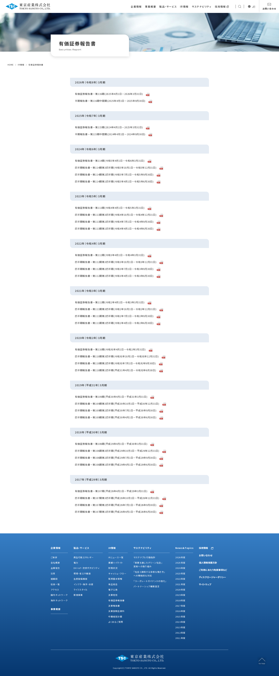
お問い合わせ (205, 555)
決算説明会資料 (116, 611)
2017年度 (180, 605)
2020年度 (180, 589)
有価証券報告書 (116, 600)
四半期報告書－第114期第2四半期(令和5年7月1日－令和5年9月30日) (114, 174)
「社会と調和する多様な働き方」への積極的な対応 (149, 573)
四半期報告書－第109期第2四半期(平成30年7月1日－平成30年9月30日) (115, 410)
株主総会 (113, 584)
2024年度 (180, 568)
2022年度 (180, 578)
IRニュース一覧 (116, 557)
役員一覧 (55, 584)
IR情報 (184, 6)
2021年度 (180, 584)
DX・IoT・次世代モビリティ (87, 568)
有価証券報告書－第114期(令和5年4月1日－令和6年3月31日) (110, 160)
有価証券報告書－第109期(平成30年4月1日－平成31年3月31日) (111, 396)
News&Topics (184, 548)
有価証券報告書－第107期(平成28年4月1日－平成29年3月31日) (111, 491)
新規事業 (78, 594)
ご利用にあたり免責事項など (213, 569)
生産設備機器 (81, 578)
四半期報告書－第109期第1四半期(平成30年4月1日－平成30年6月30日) (115, 417)
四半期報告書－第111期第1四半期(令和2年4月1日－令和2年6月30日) (114, 323)
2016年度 (180, 611)
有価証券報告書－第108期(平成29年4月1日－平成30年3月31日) (111, 444)
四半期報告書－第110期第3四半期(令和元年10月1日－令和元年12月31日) (117, 356)
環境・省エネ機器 (82, 573)
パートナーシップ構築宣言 (147, 586)
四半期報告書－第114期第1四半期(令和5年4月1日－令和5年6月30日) (114, 181)
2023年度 (180, 573)
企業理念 (55, 568)
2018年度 (180, 600)
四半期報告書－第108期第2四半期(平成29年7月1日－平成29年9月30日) (115, 457)
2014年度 (180, 621)
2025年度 (180, 562)
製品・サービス (168, 6)
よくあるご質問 (115, 621)
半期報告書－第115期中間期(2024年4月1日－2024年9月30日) (110, 134)
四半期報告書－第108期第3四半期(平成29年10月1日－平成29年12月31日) (117, 450)
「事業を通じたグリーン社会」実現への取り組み (148, 564)
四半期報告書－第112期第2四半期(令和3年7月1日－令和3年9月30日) (114, 269)
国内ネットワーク (59, 594)
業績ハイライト (115, 562)
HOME (11, 64)
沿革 (53, 573)
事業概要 (150, 6)
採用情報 (220, 6)
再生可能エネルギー (84, 557)
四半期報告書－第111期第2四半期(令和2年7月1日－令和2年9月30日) (114, 316)
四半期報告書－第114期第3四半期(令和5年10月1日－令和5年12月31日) (115, 167)
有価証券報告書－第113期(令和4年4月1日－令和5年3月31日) (110, 208)
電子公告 (113, 589)
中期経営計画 (115, 616)
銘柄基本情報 (115, 578)
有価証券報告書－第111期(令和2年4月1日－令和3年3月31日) (110, 302)
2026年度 (180, 557)
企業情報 (136, 6)
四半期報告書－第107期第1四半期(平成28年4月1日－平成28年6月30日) (115, 511)
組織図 (54, 578)
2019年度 (180, 594)
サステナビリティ (202, 6)
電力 (76, 562)
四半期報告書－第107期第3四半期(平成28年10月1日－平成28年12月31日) (117, 498)
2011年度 (180, 638)
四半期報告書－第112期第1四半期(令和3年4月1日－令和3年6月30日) (114, 276)
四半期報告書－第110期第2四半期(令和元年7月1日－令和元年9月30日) (115, 363)
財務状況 (113, 568)
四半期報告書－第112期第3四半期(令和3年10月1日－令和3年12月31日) (115, 262)
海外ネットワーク (59, 600)
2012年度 (180, 632)
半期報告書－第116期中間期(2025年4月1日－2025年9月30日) (110, 101)
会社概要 (55, 562)
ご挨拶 (54, 557)
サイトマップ (205, 584)
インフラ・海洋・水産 (83, 584)
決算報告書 (114, 605)
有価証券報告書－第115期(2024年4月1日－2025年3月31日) (109, 127)
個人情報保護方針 (208, 562)
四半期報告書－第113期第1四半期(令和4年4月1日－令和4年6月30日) (114, 228)
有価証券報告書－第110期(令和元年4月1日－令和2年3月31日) (110, 349)
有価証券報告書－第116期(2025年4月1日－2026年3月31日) (109, 94)
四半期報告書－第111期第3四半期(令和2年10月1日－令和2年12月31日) (115, 309)
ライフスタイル (81, 589)
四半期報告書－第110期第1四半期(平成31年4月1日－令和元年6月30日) (115, 370)
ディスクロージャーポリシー (212, 577)
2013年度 (180, 627)
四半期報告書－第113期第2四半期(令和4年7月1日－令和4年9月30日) (114, 221)
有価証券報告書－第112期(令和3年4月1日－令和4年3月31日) (110, 255)
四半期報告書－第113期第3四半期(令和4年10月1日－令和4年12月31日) (115, 214)
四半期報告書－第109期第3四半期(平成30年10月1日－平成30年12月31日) (117, 403)
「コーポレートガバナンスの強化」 (150, 581)
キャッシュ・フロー (117, 573)
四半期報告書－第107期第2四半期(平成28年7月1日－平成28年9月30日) (115, 505)
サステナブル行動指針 (144, 557)
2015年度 (180, 616)
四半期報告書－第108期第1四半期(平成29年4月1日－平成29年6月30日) (115, 464)
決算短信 (113, 594)
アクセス (55, 589)
